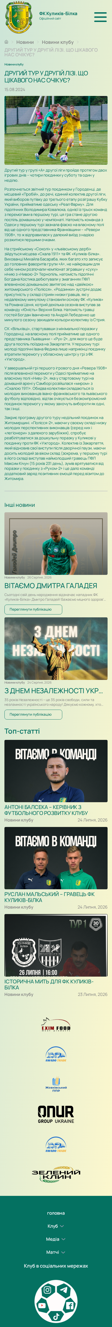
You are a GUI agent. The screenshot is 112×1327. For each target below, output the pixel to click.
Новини (25, 42)
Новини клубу (58, 42)
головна (56, 1213)
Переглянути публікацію (31, 609)
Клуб (53, 1226)
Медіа (52, 1239)
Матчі (52, 1252)
